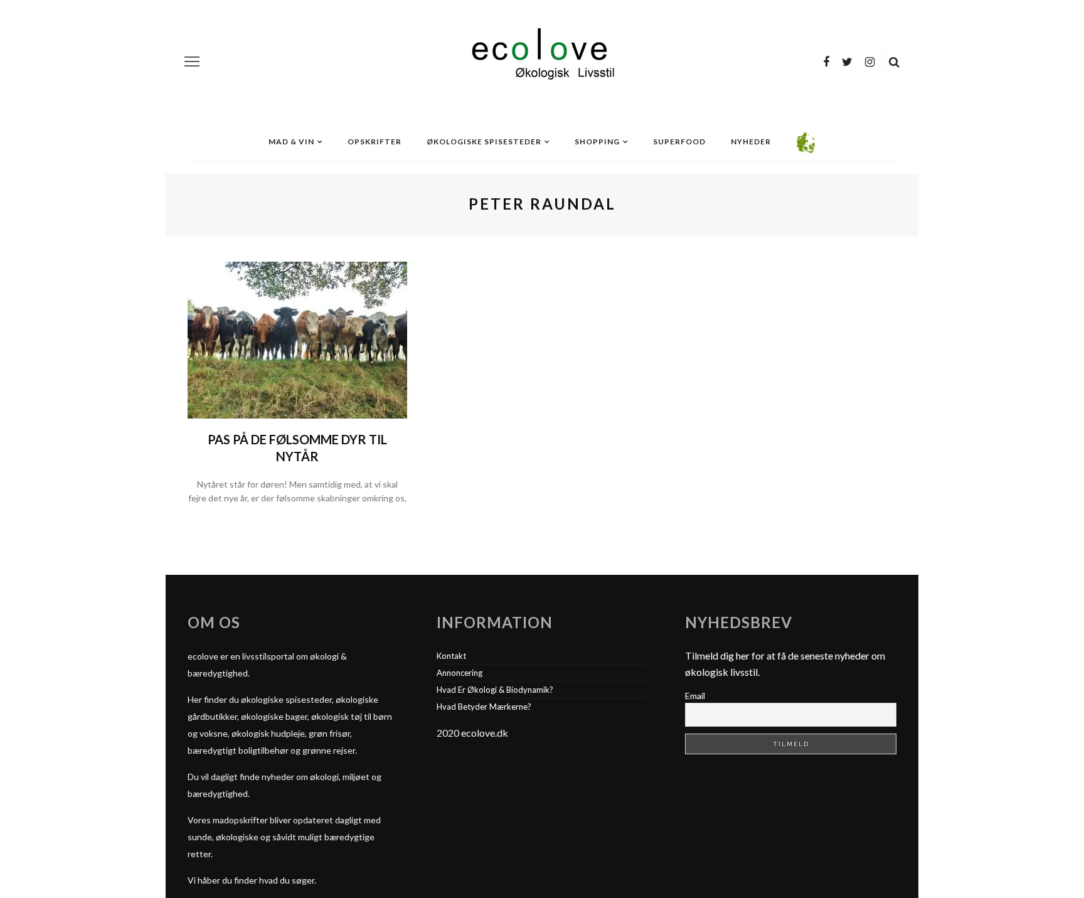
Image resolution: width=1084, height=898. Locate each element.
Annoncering (459, 673)
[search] (894, 61)
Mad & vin (291, 141)
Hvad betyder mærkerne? (484, 707)
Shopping (597, 141)
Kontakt (451, 656)
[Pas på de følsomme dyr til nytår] (297, 339)
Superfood (679, 141)
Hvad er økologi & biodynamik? (495, 690)
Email (695, 695)
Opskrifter (374, 141)
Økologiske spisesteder (484, 141)
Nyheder (751, 141)
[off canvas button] (191, 61)
